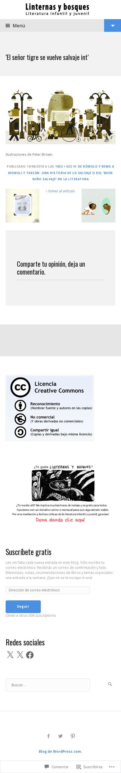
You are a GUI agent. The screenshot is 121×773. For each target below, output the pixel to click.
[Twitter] (60, 736)
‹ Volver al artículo (60, 191)
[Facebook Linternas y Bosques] (48, 736)
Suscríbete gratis (28, 552)
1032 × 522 (63, 166)
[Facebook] (29, 655)
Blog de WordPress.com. (60, 751)
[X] (10, 655)
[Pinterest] (73, 736)
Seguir (23, 606)
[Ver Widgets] (112, 25)
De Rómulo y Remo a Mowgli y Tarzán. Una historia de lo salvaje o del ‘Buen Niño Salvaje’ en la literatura (61, 172)
